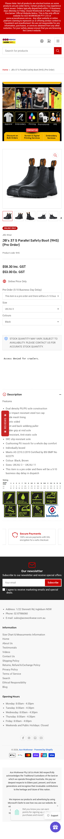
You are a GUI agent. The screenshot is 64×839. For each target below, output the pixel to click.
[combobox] (32, 50)
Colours (6, 315)
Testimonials (9, 647)
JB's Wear (7, 235)
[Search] (57, 50)
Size (4, 302)
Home (5, 70)
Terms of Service (11, 673)
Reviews (5, 423)
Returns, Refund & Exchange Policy (21, 665)
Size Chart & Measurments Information (23, 634)
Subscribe (53, 582)
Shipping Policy (10, 660)
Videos (6, 652)
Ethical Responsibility (14, 682)
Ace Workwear (26, 749)
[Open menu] (58, 41)
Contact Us (8, 656)
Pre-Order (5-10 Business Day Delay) (22, 289)
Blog (4, 687)
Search (6, 678)
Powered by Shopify (43, 749)
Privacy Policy (10, 669)
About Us (7, 643)
